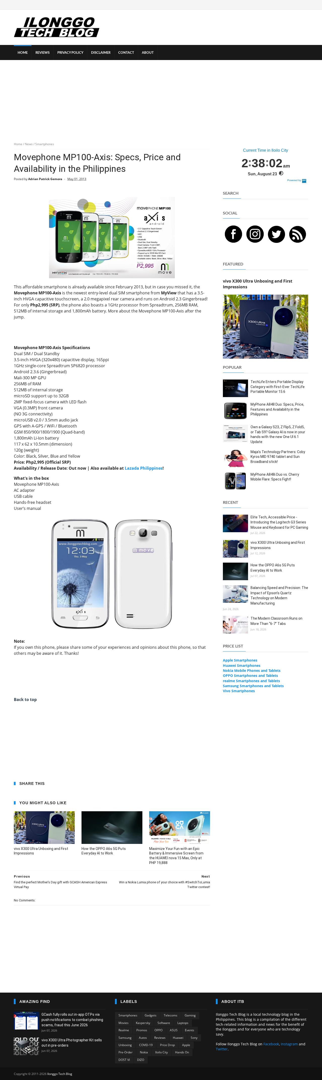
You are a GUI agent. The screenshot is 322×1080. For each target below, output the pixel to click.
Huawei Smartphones (241, 665)
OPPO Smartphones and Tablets (250, 675)
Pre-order (125, 1052)
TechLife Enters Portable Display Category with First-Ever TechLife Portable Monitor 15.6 (278, 387)
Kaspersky (143, 1023)
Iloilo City (161, 1052)
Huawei (178, 1038)
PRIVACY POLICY (70, 53)
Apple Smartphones (240, 660)
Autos (143, 1038)
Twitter (222, 1049)
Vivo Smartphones (239, 690)
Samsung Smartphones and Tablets (253, 685)
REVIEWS (42, 53)
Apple (186, 1045)
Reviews (160, 1038)
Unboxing (125, 1045)
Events (189, 1030)
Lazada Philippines (144, 468)
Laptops (182, 1023)
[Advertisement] (161, 98)
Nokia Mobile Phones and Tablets (251, 670)
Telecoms (170, 1015)
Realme (123, 1030)
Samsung (125, 1038)
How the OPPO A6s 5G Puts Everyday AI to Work (104, 851)
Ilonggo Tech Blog (59, 1074)
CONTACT (126, 53)
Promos (141, 1030)
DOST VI (124, 1060)
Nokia (144, 1052)
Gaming (190, 1015)
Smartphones (127, 1015)
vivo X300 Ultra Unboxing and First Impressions (41, 851)
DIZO (140, 1060)
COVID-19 (146, 1045)
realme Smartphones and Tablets (251, 680)
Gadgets (150, 1015)
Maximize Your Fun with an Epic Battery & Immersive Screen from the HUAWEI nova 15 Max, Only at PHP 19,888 (176, 856)
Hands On (182, 1052)
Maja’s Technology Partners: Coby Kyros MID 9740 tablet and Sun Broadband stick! (278, 457)
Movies (123, 1023)
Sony (194, 1038)
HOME (23, 53)
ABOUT (148, 53)
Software (163, 1023)
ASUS (174, 1030)
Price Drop (167, 1045)
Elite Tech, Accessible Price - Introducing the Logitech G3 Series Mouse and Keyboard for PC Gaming (279, 522)
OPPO (158, 1030)
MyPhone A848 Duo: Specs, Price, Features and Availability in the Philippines (277, 409)
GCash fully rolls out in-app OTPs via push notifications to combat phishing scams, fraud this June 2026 (72, 1019)
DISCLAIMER (100, 53)
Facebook (271, 1044)
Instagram (289, 1044)
